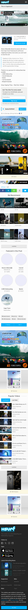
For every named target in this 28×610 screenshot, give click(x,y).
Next (20, 324)
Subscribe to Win (20, 43)
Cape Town (7, 308)
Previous (8, 324)
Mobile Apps (17, 585)
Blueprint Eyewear (6, 316)
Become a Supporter (6, 585)
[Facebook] (2, 543)
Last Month (6, 400)
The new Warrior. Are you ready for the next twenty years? (7, 222)
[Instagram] (9, 543)
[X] (6, 543)
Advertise (16, 581)
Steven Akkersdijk (7, 268)
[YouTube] (13, 543)
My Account (4, 581)
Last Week (14, 400)
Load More (14, 246)
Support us (21, 109)
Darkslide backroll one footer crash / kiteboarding (7, 238)
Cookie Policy (4, 600)
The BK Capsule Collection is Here (7, 206)
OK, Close (14, 607)
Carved (21, 268)
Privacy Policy (14, 600)
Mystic (21, 289)
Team (15, 588)
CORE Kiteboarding (7, 289)
